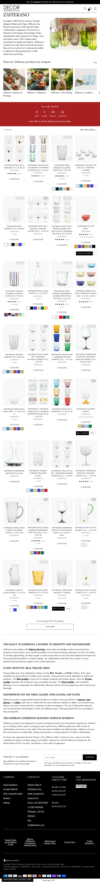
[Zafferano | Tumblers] (86, 79)
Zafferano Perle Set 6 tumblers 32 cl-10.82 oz (62, 410)
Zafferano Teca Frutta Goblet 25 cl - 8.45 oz (85, 591)
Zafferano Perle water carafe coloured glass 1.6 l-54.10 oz (14, 530)
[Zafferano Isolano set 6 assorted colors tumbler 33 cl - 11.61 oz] (62, 337)
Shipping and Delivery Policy (50, 842)
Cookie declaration (89, 842)
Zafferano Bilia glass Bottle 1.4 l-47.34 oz (38, 292)
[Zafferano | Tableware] (38, 79)
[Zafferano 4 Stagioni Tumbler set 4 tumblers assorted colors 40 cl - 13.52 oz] (38, 392)
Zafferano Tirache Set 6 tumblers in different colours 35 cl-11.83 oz (38, 167)
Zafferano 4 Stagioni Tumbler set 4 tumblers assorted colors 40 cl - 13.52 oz (38, 413)
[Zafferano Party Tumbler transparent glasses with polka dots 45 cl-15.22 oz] (62, 274)
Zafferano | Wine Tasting (61, 92)
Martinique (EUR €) (12, 860)
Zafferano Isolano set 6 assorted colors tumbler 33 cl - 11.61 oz (62, 357)
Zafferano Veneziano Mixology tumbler (62, 591)
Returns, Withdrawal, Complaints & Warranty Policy (30, 842)
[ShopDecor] (11, 8)
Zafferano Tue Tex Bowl (85, 227)
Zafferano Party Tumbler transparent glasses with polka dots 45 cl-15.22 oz (62, 295)
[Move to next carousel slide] (95, 62)
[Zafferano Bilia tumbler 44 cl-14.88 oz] (14, 209)
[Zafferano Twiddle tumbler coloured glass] (38, 454)
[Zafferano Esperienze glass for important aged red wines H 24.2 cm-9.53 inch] (86, 337)
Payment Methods (10, 789)
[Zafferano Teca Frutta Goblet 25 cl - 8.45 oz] (86, 573)
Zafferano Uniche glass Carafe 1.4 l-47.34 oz (14, 592)
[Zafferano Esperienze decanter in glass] (14, 454)
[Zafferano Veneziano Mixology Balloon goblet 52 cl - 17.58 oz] (86, 454)
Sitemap (6, 802)
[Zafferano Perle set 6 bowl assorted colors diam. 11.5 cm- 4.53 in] (86, 274)
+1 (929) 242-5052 (35, 807)
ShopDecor (20, 864)
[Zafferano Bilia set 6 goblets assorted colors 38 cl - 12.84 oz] (38, 209)
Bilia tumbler (23, 678)
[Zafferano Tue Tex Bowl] (86, 209)
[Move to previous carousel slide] (89, 63)
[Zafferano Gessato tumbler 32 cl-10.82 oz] (14, 337)
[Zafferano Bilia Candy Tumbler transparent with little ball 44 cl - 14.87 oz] (38, 510)
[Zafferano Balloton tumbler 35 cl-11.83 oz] (38, 573)
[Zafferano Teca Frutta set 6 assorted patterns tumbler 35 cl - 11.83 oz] (62, 454)
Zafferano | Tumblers (84, 92)
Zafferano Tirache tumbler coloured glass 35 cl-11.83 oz (14, 293)
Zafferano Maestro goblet (86, 410)
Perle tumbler (68, 682)
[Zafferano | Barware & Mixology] (14, 79)
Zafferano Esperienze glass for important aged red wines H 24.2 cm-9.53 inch (85, 358)
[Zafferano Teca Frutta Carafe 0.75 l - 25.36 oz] (86, 510)
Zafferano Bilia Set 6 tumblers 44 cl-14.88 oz (14, 166)
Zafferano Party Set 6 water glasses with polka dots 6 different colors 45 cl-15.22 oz (62, 230)
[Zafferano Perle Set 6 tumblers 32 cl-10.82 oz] (62, 392)
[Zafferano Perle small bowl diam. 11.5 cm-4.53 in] (14, 392)
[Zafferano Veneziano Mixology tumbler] (62, 573)
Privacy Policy (69, 842)
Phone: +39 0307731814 (38, 802)
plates (18, 702)
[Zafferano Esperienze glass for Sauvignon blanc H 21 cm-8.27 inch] (62, 511)
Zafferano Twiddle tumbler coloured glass (38, 473)
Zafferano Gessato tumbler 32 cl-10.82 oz (14, 355)
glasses (81, 699)
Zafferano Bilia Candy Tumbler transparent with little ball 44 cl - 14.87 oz (38, 531)
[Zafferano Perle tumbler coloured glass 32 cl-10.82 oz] (62, 148)
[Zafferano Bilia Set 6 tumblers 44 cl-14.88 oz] (14, 148)
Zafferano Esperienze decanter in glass (14, 472)
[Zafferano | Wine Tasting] (62, 79)
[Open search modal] (84, 8)
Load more (50, 627)
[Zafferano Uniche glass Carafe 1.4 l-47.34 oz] (14, 573)
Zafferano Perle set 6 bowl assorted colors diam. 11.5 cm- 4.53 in (86, 293)
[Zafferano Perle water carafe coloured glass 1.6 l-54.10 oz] (14, 511)
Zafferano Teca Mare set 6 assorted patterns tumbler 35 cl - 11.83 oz (38, 358)
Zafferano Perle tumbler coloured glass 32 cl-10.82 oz (62, 167)
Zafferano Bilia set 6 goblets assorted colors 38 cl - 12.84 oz (38, 228)
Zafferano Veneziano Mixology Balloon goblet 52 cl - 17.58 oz (86, 473)
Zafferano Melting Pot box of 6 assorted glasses (86, 167)
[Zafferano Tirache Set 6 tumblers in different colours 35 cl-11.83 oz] (38, 148)
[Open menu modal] (95, 8)
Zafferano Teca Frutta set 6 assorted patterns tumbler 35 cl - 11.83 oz (62, 473)
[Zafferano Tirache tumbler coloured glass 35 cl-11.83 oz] (14, 274)
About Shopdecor (10, 784)
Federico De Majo (36, 649)
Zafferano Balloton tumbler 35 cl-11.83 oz (38, 591)
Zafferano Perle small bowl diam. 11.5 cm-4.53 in (14, 411)
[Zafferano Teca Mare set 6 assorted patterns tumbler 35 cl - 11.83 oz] (38, 337)
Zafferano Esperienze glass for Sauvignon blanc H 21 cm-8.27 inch (62, 531)
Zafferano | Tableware (36, 92)
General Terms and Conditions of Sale (10, 842)
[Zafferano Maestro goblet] (86, 392)
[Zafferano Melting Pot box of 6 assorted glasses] (86, 148)
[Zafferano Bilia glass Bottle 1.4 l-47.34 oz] (38, 274)
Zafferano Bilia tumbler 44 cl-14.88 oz (14, 227)
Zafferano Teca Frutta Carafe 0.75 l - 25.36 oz (85, 528)
